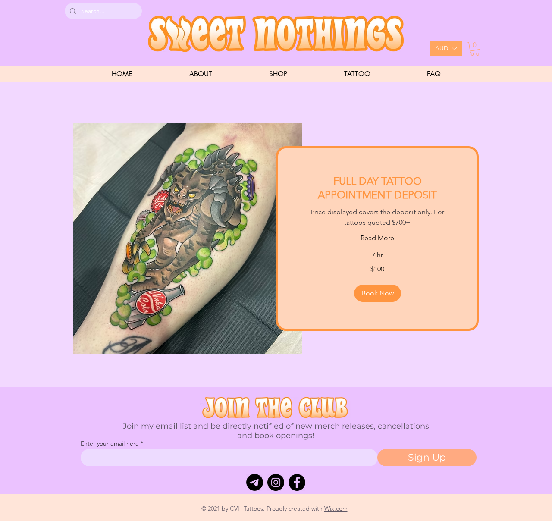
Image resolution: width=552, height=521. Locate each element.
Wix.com (336, 508)
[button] (446, 48)
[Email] (254, 482)
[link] (377, 188)
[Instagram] (275, 482)
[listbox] (446, 48)
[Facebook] (297, 482)
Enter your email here (110, 443)
